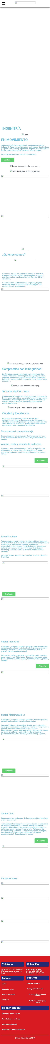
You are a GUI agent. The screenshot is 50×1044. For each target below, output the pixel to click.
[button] (5, 3)
